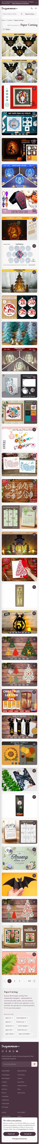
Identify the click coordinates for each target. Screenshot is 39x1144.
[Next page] (34, 981)
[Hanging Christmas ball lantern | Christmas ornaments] (19, 359)
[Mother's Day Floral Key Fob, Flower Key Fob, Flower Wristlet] (19, 438)
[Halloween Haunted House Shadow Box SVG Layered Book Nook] (19, 805)
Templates (5, 1096)
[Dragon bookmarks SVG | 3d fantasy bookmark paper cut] (19, 727)
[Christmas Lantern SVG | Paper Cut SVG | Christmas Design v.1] (19, 701)
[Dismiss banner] (36, 2)
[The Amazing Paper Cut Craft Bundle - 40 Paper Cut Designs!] (19, 858)
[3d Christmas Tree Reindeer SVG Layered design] (19, 648)
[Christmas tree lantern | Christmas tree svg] (19, 281)
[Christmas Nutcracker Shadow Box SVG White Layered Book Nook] (19, 596)
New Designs (6, 1078)
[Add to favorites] (34, 36)
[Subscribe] (34, 1064)
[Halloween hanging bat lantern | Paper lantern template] (19, 44)
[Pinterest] (10, 1051)
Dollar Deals (5, 1103)
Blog (19, 1089)
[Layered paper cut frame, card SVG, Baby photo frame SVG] (19, 123)
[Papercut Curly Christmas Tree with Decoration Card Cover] (19, 569)
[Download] (29, 36)
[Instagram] (3, 1051)
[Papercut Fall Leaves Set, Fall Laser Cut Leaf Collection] (19, 491)
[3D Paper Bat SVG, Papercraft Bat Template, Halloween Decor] (19, 884)
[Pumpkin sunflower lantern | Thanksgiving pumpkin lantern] (19, 228)
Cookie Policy (22, 1129)
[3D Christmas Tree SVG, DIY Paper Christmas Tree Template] (19, 333)
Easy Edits (21, 1082)
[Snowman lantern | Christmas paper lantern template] (19, 543)
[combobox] (11, 14)
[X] (13, 1051)
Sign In (20, 1116)
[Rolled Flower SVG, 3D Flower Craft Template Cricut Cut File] (19, 254)
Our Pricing (21, 1075)
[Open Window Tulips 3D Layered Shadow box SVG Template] (19, 937)
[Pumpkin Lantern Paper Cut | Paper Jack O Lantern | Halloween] (19, 622)
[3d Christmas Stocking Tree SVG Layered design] (19, 674)
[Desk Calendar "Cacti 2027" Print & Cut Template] (19, 517)
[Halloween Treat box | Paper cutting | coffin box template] (19, 202)
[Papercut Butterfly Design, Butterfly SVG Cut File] (19, 963)
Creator (20, 1078)
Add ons (4, 1089)
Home (4, 20)
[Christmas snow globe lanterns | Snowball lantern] (19, 176)
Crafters (9, 20)
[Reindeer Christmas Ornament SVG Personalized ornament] (19, 307)
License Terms (6, 1116)
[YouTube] (17, 1051)
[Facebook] (6, 1051)
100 (29, 981)
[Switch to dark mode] (31, 8)
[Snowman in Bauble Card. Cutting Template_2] (19, 386)
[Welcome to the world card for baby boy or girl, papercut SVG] (19, 464)
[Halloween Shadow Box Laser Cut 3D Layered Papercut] (19, 149)
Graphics (4, 1085)
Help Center (21, 1093)
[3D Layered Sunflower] (19, 753)
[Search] (21, 14)
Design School (22, 1085)
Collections (5, 1100)
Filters (8, 29)
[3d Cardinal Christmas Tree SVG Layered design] (19, 910)
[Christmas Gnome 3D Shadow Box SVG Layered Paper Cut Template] (19, 97)
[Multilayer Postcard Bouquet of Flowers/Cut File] (19, 412)
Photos (4, 1093)
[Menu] (35, 8)
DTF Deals (5, 1107)
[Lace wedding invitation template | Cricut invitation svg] (19, 779)
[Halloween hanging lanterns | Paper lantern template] (19, 71)
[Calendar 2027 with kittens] (19, 832)
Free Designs (6, 1075)
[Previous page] (5, 981)
